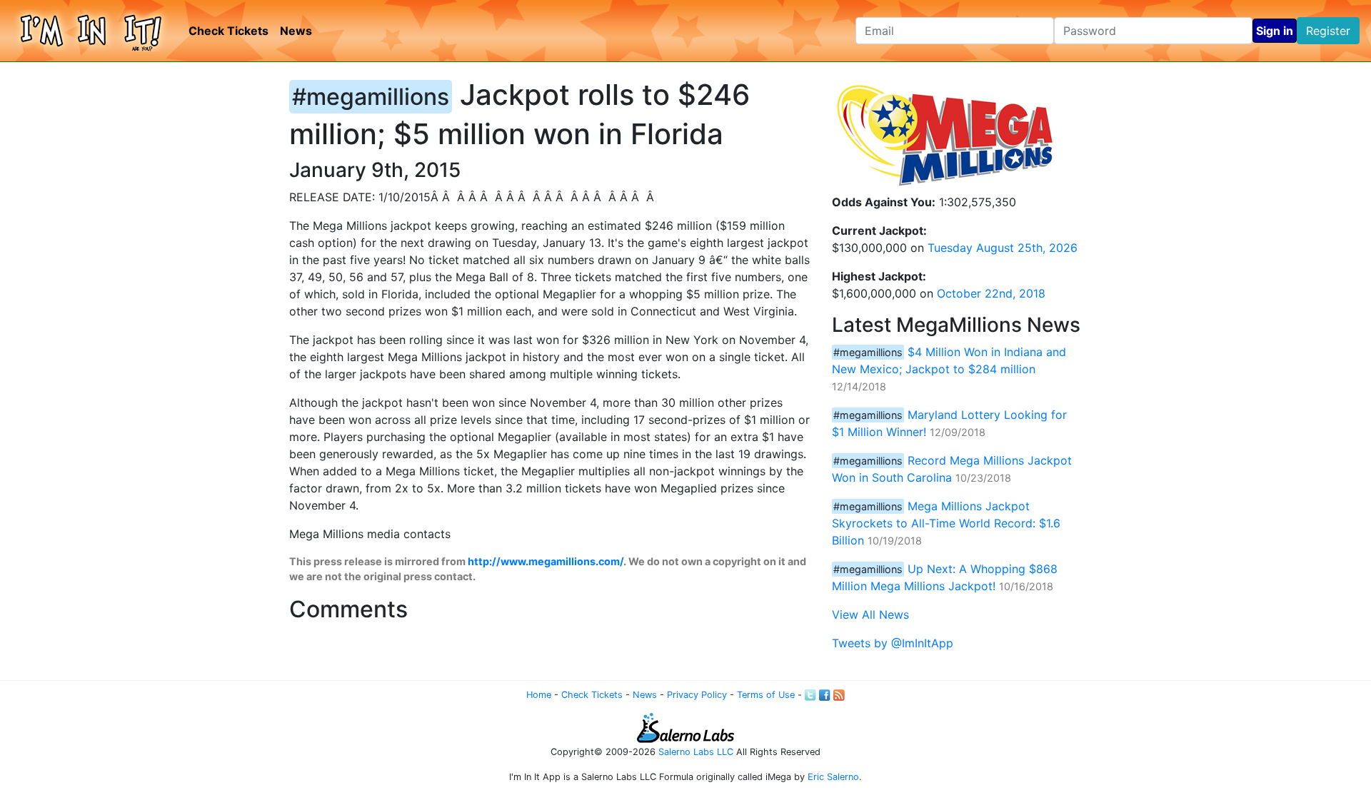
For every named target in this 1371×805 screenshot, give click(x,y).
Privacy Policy (697, 694)
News (296, 31)
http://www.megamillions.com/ (545, 561)
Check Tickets (228, 31)
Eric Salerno (833, 776)
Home (538, 694)
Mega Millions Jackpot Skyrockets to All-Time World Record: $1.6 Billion (946, 523)
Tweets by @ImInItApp (892, 643)
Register (1328, 31)
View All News (870, 614)
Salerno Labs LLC (695, 751)
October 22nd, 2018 (991, 293)
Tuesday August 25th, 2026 (1003, 248)
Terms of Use (766, 694)
